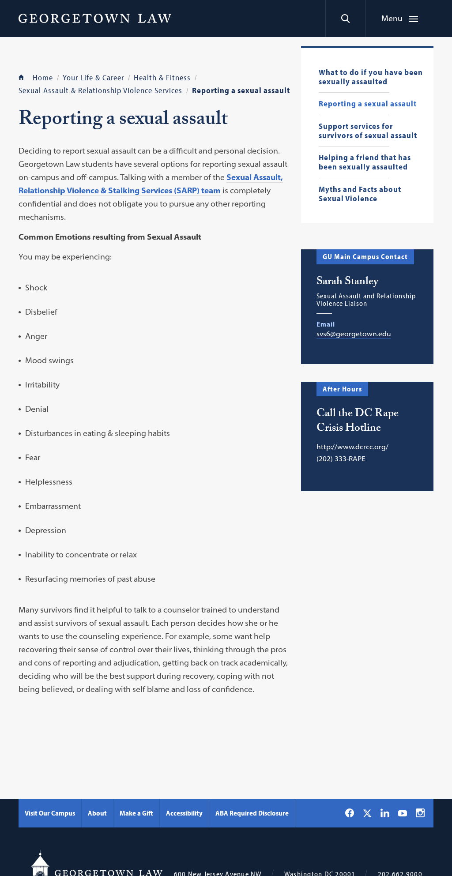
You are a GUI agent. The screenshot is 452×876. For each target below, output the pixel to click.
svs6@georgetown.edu (353, 333)
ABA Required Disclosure (252, 813)
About (97, 813)
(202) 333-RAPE (340, 458)
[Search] (345, 18)
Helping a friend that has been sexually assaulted (365, 162)
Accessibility (184, 813)
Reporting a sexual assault (368, 104)
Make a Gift (136, 813)
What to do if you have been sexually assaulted (371, 77)
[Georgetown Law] (95, 18)
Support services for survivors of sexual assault (368, 131)
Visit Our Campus (50, 813)
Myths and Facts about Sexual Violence (360, 194)
